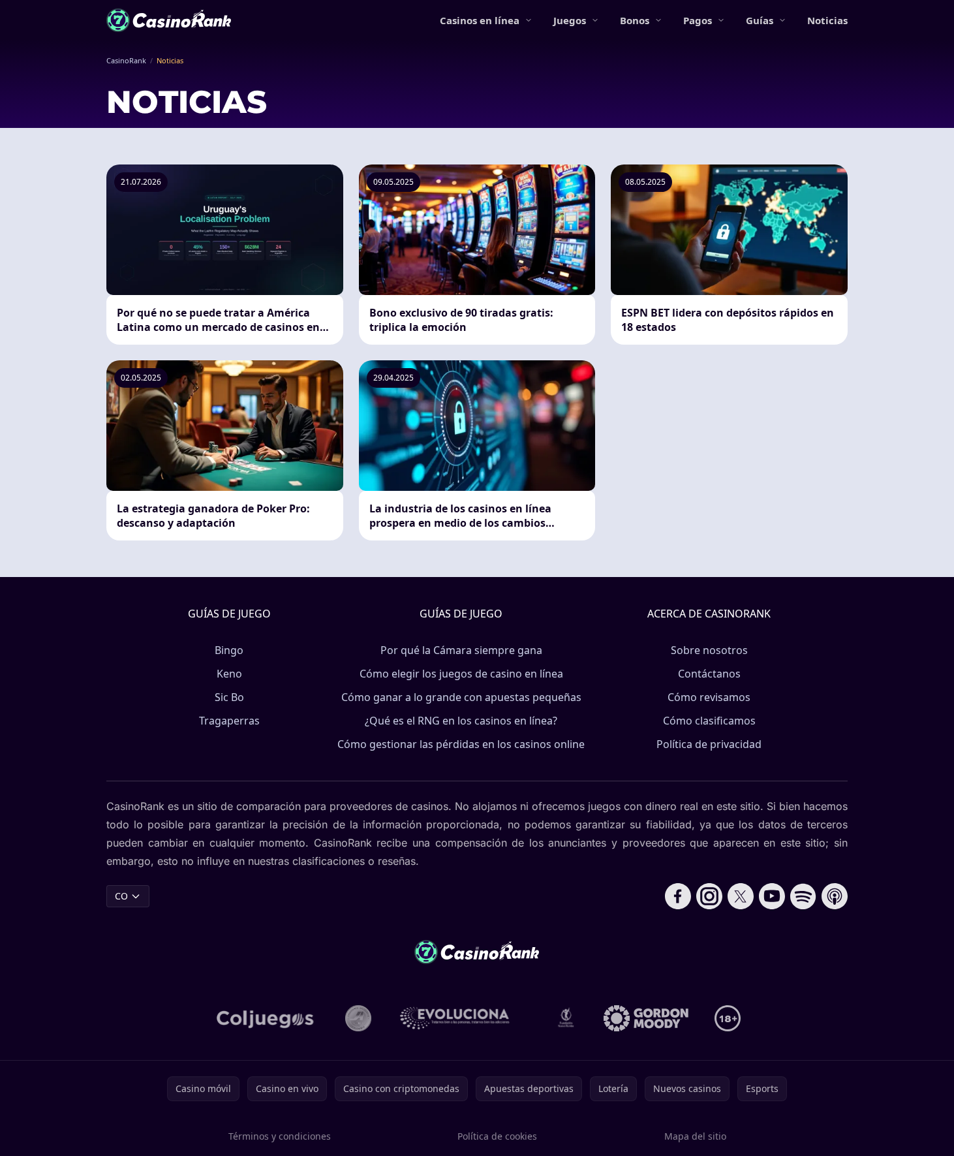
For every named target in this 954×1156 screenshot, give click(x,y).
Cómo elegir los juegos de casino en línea (461, 673)
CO (121, 896)
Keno (229, 673)
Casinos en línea (479, 20)
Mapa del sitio (695, 1136)
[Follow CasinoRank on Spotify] (803, 896)
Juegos (569, 20)
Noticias (827, 20)
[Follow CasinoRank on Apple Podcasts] (835, 896)
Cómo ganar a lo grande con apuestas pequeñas (461, 697)
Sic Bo (229, 697)
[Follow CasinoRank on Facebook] (678, 896)
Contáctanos (709, 673)
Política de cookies (497, 1136)
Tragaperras (229, 720)
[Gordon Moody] (646, 1018)
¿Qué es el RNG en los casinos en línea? (461, 720)
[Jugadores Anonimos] (358, 1018)
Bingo (229, 650)
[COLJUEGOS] (266, 1018)
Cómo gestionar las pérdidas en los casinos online (461, 744)
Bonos (634, 20)
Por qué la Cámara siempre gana (461, 650)
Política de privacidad (709, 744)
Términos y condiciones (279, 1136)
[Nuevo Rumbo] (565, 1018)
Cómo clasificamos (709, 720)
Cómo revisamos (709, 697)
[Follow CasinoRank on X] (741, 896)
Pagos (697, 20)
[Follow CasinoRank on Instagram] (709, 896)
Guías (759, 20)
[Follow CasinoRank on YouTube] (772, 896)
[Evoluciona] (462, 1018)
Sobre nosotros (709, 650)
